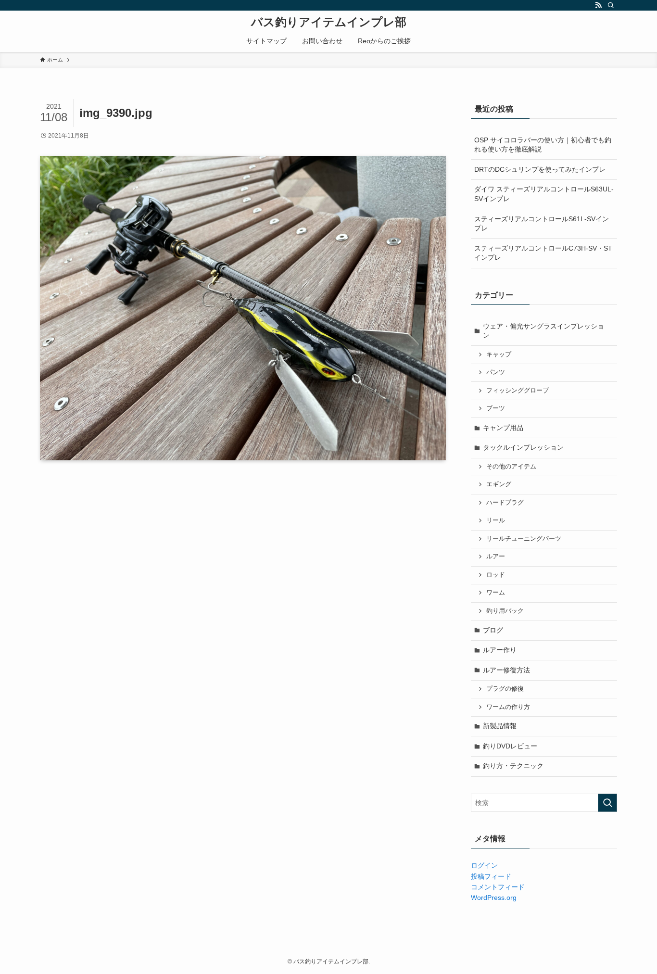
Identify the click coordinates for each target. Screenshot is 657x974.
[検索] (611, 5)
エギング (498, 484)
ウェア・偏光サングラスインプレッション (543, 331)
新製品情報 (500, 726)
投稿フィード (491, 876)
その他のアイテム (511, 466)
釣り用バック (505, 610)
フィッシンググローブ (517, 390)
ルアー (495, 556)
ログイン (484, 865)
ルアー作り (500, 650)
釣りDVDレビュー (510, 746)
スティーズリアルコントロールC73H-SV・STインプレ (543, 253)
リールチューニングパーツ (523, 538)
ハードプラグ (505, 502)
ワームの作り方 (508, 707)
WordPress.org (494, 897)
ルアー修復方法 (506, 670)
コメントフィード (498, 887)
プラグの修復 (505, 688)
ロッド (495, 574)
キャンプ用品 (503, 427)
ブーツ (495, 408)
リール (495, 520)
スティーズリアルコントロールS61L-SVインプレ (541, 223)
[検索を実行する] (607, 803)
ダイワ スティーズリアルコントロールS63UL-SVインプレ (544, 193)
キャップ (498, 354)
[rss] (598, 5)
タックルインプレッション (523, 447)
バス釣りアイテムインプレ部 (328, 22)
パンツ (495, 372)
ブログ (493, 630)
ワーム (495, 592)
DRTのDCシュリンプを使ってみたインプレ (540, 169)
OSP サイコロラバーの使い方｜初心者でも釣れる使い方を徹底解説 (542, 144)
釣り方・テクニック (513, 766)
